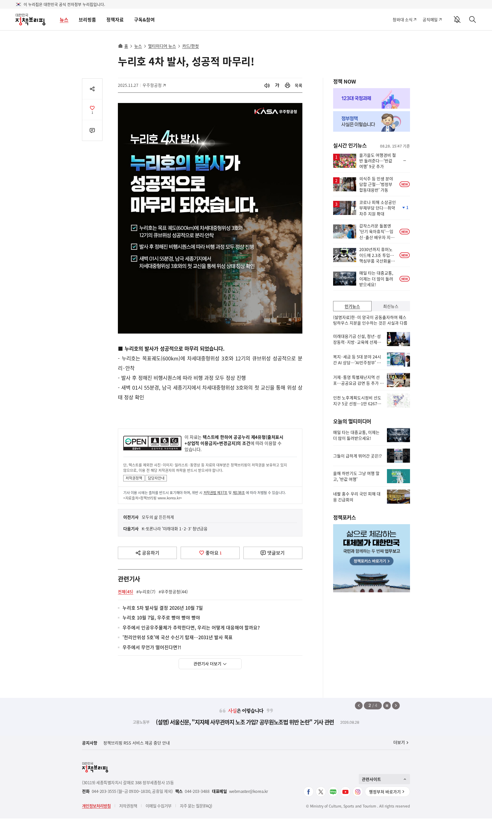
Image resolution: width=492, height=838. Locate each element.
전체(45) (125, 591)
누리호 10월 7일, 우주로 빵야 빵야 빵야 (161, 618)
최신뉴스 (390, 306)
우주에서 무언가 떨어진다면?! (151, 647)
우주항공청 (153, 85)
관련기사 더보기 (207, 663)
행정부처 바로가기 (385, 792)
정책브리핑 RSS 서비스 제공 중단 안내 (136, 742)
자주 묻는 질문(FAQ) (196, 805)
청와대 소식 (402, 19)
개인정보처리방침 (96, 805)
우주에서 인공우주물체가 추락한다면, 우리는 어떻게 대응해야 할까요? (191, 628)
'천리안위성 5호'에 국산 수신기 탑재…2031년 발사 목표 (177, 637)
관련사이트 (371, 779)
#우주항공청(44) (173, 591)
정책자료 (115, 19)
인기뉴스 (352, 306)
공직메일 (430, 19)
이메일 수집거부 (158, 805)
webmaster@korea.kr (248, 791)
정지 (387, 705)
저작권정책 (134, 477)
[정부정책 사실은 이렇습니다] (371, 121)
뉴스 (64, 19)
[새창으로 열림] (287, 85)
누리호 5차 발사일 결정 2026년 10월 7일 (162, 608)
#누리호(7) (146, 591)
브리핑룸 (87, 19)
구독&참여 (144, 19)
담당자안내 (156, 477)
